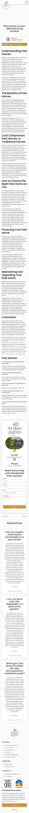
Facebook (8, 776)
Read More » (14, 586)
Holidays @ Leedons (11, 745)
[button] (26, 2)
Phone (5, 490)
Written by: (14, 38)
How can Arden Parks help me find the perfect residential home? (13, 341)
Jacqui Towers (17, 40)
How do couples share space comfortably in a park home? (14, 535)
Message (5, 496)
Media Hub (8, 764)
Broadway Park (10, 757)
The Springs (9, 748)
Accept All (14, 805)
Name (5, 478)
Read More (16, 801)
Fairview (8, 752)
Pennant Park (9, 750)
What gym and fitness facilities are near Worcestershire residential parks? (14, 668)
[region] (14, 800)
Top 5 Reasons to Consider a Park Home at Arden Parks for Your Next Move (13, 353)
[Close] (27, 789)
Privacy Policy (9, 767)
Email (4, 484)
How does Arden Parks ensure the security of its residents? (14, 346)
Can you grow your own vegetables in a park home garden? (14, 604)
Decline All (14, 809)
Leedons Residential (11, 755)
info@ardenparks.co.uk (12, 774)
